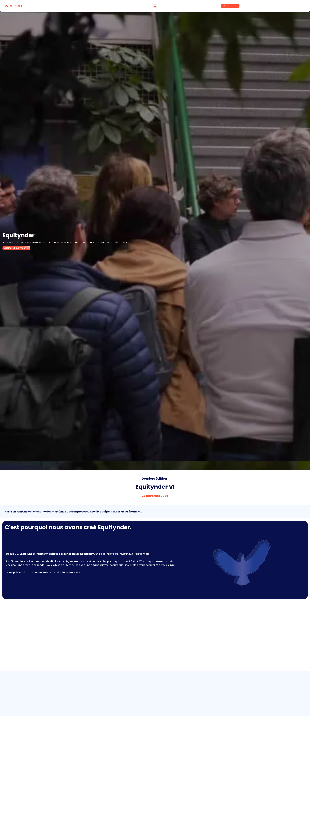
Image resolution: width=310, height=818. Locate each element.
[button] (155, 6)
